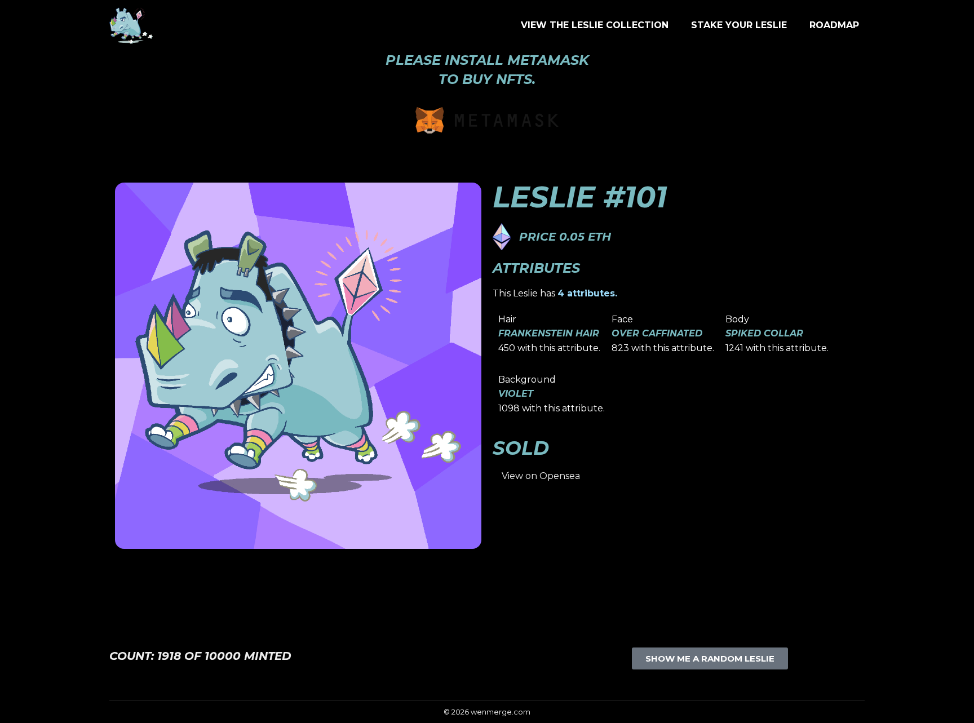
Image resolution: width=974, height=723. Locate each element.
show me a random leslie (709, 658)
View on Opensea (541, 476)
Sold (521, 448)
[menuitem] (594, 25)
